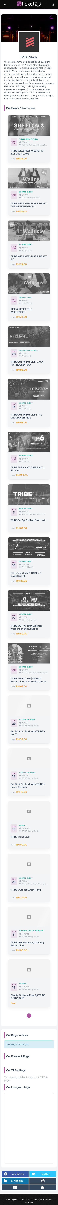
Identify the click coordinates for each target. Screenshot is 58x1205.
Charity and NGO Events (31, 931)
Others (22, 825)
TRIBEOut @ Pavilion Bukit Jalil (28, 520)
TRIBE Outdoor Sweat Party (26, 889)
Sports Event (26, 192)
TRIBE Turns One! (20, 837)
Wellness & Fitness (28, 139)
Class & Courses (27, 720)
